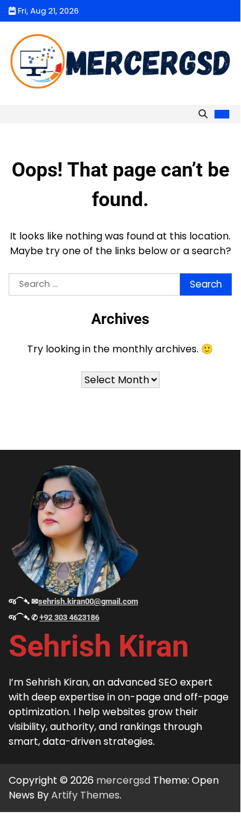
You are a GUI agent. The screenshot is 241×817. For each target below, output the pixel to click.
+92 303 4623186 (69, 617)
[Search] (203, 114)
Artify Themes (85, 795)
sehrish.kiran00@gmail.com (88, 601)
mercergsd (123, 780)
